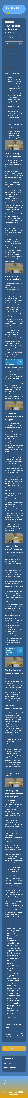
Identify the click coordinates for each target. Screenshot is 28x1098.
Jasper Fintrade (13, 925)
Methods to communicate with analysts (12, 56)
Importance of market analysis (11, 52)
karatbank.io (13, 8)
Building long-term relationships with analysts (13, 67)
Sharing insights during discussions (12, 63)
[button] (11, 1017)
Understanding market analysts (12, 48)
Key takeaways (11, 45)
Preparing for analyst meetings (11, 60)
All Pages (5, 1081)
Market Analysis (10, 21)
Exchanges (8, 1064)
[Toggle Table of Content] (20, 43)
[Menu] (15, 12)
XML (4, 1083)
